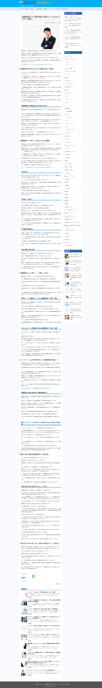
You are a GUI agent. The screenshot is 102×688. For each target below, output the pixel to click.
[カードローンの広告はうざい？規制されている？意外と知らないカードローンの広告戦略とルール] (24, 619)
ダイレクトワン (68, 142)
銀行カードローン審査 (70, 71)
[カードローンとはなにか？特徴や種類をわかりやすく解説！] (24, 595)
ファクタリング (68, 99)
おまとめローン (68, 80)
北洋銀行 (66, 182)
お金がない (32, 8)
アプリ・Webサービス (69, 245)
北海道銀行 (67, 185)
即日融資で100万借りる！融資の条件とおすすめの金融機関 (75, 317)
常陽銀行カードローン (69, 219)
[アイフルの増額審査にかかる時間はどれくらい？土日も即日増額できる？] (67, 281)
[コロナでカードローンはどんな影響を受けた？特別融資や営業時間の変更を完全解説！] (67, 273)
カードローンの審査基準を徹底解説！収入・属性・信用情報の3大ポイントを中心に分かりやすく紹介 (73, 32)
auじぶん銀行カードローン (70, 216)
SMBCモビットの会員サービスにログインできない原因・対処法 (75, 291)
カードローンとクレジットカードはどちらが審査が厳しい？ (42, 670)
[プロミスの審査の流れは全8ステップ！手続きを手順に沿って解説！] (67, 259)
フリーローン (67, 74)
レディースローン (69, 65)
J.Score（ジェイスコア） (70, 145)
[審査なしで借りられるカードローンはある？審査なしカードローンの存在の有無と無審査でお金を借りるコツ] (24, 664)
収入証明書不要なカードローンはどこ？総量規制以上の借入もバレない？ (36, 64)
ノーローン (67, 139)
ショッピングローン (69, 83)
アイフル (66, 126)
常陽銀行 (66, 191)
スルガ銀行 (67, 179)
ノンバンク (68, 61)
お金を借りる (65, 8)
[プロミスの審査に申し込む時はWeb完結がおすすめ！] (67, 253)
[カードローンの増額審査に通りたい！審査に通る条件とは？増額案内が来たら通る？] (24, 655)
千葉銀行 (66, 194)
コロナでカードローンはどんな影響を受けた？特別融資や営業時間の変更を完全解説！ (75, 277)
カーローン (67, 96)
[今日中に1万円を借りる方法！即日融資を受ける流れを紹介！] (67, 308)
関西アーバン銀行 (68, 166)
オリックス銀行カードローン (71, 209)
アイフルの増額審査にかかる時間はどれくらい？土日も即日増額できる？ (75, 284)
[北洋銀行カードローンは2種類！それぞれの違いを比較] (67, 294)
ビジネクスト (67, 148)
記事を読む (30, 606)
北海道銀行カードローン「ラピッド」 (73, 222)
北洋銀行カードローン (69, 206)
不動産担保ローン (68, 86)
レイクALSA (67, 133)
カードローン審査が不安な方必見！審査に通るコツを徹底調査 (42, 609)
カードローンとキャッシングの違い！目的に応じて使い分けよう (43, 634)
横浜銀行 (66, 203)
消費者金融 (38, 8)
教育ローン (67, 90)
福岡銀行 (66, 197)
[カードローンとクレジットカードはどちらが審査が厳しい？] (24, 673)
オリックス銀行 (68, 163)
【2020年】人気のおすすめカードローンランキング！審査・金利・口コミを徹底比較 (73, 45)
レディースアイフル (70, 129)
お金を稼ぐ (67, 239)
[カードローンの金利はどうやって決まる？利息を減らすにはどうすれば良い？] (67, 266)
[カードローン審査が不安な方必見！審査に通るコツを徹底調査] (24, 611)
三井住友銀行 (67, 154)
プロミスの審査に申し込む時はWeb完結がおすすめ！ (75, 255)
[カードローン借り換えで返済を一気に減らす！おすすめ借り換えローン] (24, 628)
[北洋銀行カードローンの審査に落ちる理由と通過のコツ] (67, 301)
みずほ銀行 (67, 157)
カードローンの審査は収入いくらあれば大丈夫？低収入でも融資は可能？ (36, 167)
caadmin (59, 583)
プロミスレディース (70, 117)
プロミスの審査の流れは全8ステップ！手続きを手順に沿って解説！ (75, 262)
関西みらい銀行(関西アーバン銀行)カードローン (73, 226)
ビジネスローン (68, 93)
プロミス (66, 114)
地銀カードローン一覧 (69, 176)
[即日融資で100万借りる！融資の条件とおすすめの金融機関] (67, 314)
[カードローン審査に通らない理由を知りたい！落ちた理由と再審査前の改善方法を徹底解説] (24, 602)
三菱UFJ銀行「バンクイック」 (71, 151)
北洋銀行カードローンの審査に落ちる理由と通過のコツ (75, 304)
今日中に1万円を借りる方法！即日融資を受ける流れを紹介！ (75, 310)
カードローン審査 (24, 8)
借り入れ (58, 8)
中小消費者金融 (69, 111)
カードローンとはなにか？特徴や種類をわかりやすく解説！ (42, 592)
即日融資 (45, 8)
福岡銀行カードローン (69, 213)
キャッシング (51, 8)
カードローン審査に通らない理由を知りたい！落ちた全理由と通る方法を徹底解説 (73, 25)
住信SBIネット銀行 (69, 170)
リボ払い (66, 102)
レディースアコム (69, 123)
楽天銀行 (66, 160)
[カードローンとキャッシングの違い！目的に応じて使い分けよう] (24, 637)
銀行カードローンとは (70, 58)
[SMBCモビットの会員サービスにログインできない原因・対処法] (67, 288)
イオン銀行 (67, 173)
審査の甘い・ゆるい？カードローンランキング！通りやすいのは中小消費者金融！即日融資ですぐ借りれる (73, 19)
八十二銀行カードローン (70, 230)
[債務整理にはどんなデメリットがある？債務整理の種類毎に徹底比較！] (24, 646)
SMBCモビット (68, 136)
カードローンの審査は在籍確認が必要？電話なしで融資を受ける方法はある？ (73, 38)
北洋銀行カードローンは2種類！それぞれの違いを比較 (75, 297)
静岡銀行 (66, 200)
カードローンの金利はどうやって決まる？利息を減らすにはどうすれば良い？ (75, 269)
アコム (66, 120)
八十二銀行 (67, 188)
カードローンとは (68, 56)
